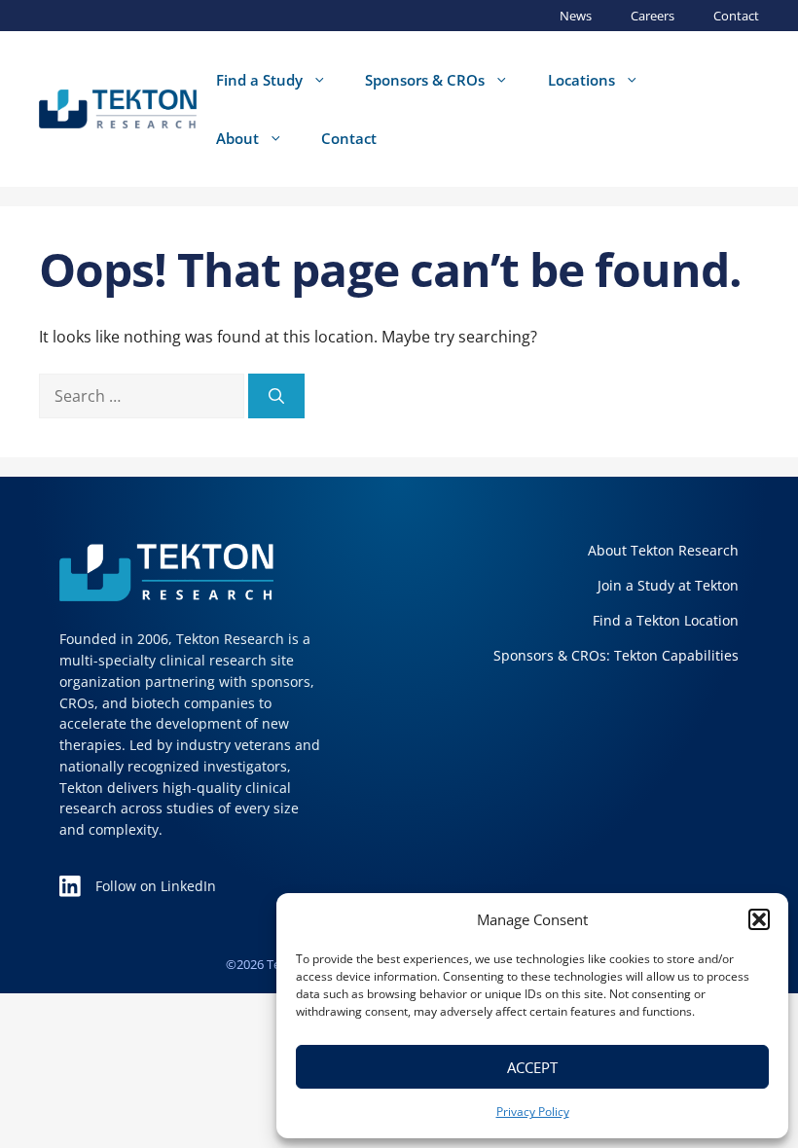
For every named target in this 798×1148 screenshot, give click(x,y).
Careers (652, 15)
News (576, 15)
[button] (759, 919)
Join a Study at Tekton (668, 585)
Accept (532, 1067)
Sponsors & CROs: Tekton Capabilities (616, 655)
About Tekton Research (663, 550)
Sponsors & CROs (425, 80)
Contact (736, 15)
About (237, 138)
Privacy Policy (532, 1111)
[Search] (276, 396)
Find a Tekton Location (666, 620)
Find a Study (259, 80)
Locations (581, 80)
